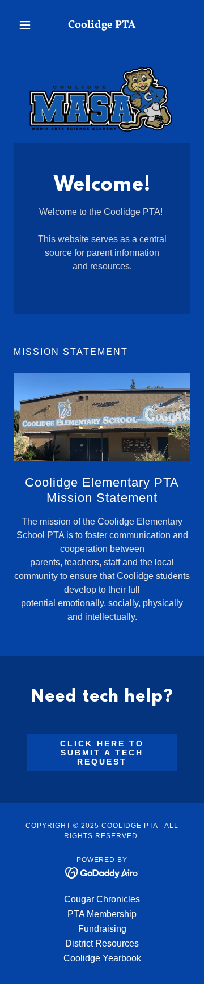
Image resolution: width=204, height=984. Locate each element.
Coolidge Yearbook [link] (102, 958)
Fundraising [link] (102, 929)
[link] (102, 25)
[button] (27, 25)
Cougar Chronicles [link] (102, 899)
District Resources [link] (102, 943)
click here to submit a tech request (102, 752)
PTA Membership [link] (102, 914)
